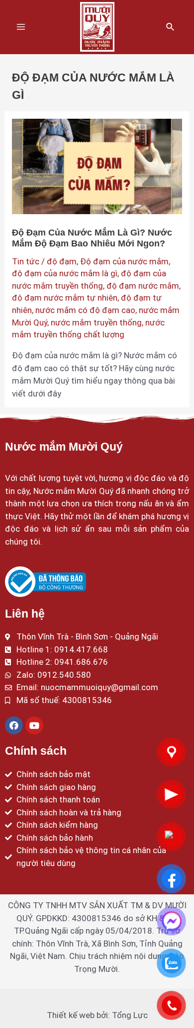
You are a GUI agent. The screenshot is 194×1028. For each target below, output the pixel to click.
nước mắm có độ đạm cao (85, 310)
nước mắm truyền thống (96, 322)
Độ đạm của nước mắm (124, 261)
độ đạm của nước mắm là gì (64, 273)
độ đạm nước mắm (142, 286)
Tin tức (25, 261)
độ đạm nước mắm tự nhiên (64, 298)
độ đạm (62, 261)
